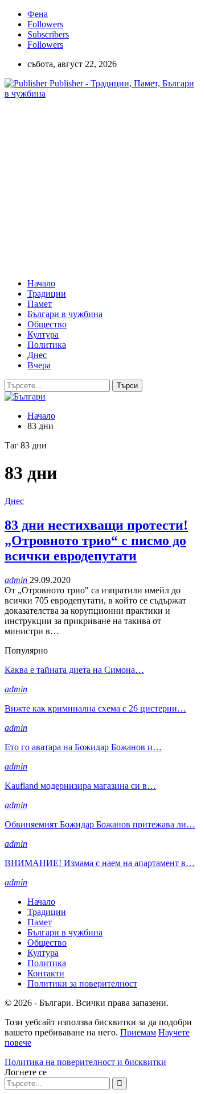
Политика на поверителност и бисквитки (85, 1062)
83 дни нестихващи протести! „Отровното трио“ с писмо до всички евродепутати (96, 540)
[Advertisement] (100, 187)
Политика (46, 345)
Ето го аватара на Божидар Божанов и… (83, 747)
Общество (47, 324)
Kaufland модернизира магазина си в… (80, 786)
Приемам (138, 1032)
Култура (43, 334)
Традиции (46, 293)
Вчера (39, 365)
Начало (41, 283)
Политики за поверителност (82, 983)
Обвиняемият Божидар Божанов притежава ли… (100, 824)
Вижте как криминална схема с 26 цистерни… (95, 708)
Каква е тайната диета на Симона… (74, 670)
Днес (37, 355)
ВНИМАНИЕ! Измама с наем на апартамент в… (100, 863)
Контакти (45, 973)
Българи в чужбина (64, 314)
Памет (39, 304)
